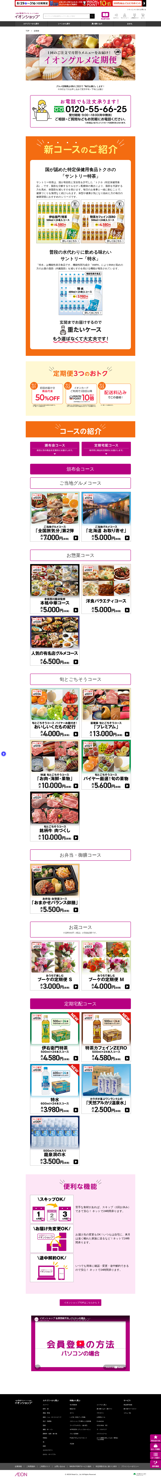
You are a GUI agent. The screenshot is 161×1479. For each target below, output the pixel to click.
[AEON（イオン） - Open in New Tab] (21, 1474)
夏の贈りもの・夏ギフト (104, 1409)
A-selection (100, 1421)
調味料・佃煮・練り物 (50, 1433)
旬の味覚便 (73, 1405)
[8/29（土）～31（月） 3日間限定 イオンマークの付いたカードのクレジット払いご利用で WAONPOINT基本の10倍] (80, 3)
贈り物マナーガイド (130, 1409)
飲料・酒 (46, 1409)
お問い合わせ (60, 1466)
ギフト (72, 1413)
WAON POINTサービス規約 (80, 1466)
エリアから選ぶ (102, 1405)
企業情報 (18, 1466)
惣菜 (44, 1425)
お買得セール (101, 1417)
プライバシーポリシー (130, 1466)
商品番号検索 (128, 1405)
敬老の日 (72, 1409)
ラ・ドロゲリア (102, 1429)
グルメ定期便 (74, 1433)
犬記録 (72, 1443)
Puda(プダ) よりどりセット (78, 1438)
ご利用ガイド (45, 1466)
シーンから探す (64, 24)
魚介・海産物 (47, 1421)
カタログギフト (48, 1450)
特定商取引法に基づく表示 (106, 1466)
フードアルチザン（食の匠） (79, 1425)
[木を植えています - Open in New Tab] (139, 1474)
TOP (27, 31)
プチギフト (100, 1413)
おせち (129, 24)
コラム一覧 (127, 1413)
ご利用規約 (30, 1466)
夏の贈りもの (97, 24)
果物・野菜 (46, 1413)
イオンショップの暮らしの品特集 (80, 1421)
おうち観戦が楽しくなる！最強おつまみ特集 (107, 1438)
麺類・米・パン (48, 1429)
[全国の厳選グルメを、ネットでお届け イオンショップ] (27, 15)
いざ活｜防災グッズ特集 (77, 1417)
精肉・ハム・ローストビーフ (52, 1417)
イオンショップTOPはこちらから (80, 1302)
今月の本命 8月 (102, 1425)
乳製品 (45, 1438)
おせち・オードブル (49, 1454)
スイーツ (46, 1405)
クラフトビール (102, 1433)
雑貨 (44, 1446)
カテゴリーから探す (31, 24)
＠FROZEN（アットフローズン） (80, 1429)
